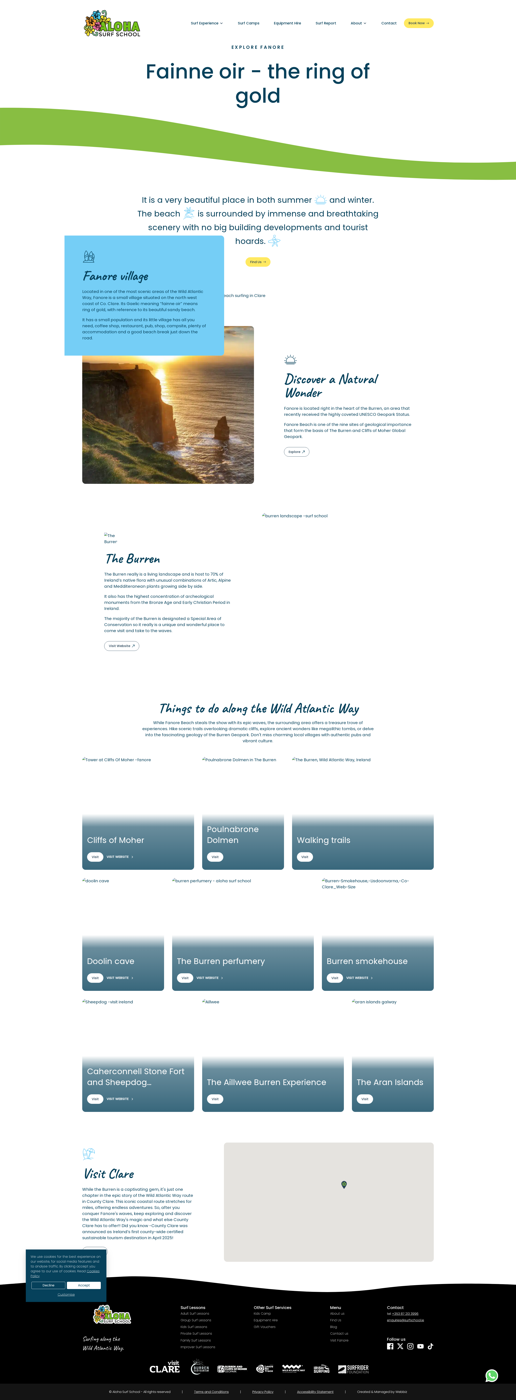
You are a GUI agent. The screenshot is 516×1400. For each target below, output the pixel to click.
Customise (66, 1294)
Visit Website (118, 857)
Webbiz (401, 1391)
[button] (344, 1185)
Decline (48, 1285)
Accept (84, 1285)
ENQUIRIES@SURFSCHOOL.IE (405, 1320)
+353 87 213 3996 (405, 1313)
